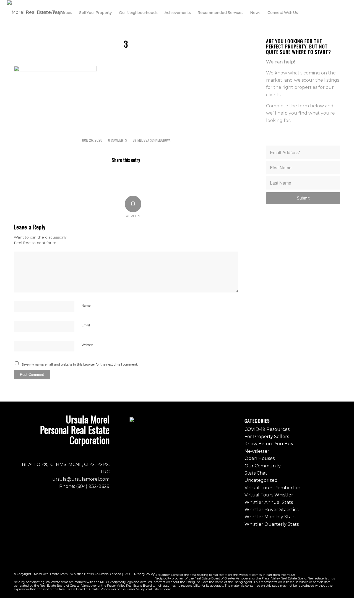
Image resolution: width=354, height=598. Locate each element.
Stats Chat (255, 473)
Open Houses (259, 458)
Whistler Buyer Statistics (271, 509)
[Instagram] (326, 12)
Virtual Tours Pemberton (272, 487)
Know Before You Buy (268, 443)
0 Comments (117, 140)
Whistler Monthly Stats (269, 516)
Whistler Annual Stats (268, 502)
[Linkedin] (343, 12)
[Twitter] (334, 12)
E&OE (128, 574)
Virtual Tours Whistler (268, 495)
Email (86, 325)
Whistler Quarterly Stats (271, 524)
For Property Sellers (266, 436)
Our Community (262, 465)
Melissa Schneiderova (153, 140)
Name (86, 305)
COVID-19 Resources (267, 429)
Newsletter (256, 451)
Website (87, 345)
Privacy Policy (144, 574)
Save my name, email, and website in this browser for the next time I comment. (80, 364)
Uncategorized (261, 480)
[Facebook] (318, 12)
